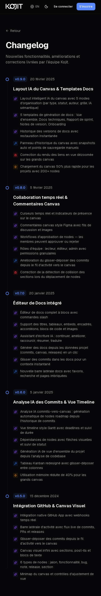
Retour (15, 31)
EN (37, 6)
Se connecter (63, 6)
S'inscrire (86, 6)
